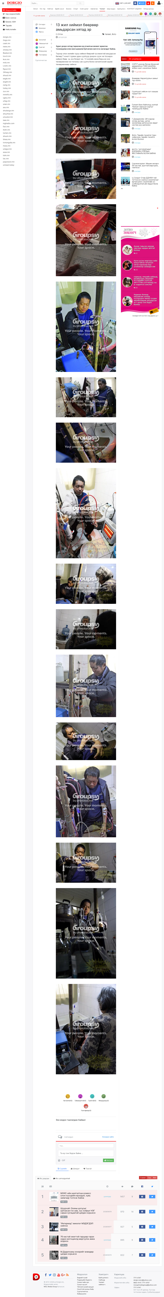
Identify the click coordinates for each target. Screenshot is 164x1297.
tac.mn (6, 158)
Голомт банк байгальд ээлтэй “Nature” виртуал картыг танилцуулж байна (145, 107)
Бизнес (68, 9)
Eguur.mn (7, 69)
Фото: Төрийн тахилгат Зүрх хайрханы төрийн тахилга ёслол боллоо (144, 137)
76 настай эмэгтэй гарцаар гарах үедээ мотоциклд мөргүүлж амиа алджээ (77, 1238)
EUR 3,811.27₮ (125, 3)
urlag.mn (6, 101)
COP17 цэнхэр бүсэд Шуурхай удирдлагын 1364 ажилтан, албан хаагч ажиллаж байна (145, 66)
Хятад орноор (149, 9)
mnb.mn (6, 62)
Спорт (75, 9)
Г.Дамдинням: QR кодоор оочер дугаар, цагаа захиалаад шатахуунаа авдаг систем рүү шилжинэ (145, 122)
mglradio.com (8, 123)
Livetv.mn (7, 66)
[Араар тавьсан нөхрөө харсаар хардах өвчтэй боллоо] (127, 250)
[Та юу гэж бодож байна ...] (86, 1153)
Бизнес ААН (10, 22)
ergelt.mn (7, 82)
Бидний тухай (82, 1278)
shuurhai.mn (8, 114)
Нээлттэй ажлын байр (85, 1289)
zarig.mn (6, 85)
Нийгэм (50, 9)
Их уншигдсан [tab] (135, 59)
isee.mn (6, 120)
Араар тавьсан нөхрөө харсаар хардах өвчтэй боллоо (144, 248)
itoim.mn (6, 130)
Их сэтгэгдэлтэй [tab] (62, 1178)
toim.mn (6, 155)
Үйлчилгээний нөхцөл (85, 1287)
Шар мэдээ (111, 9)
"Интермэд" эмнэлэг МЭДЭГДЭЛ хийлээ (76, 1224)
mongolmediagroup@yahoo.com (145, 1285)
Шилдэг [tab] (76, 1168)
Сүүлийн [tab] (63, 1168)
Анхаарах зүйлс (108, 1137)
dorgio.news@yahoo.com (143, 1280)
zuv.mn (6, 91)
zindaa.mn (7, 50)
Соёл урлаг (84, 9)
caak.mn (6, 43)
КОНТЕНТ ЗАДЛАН (134, 9)
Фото (114, 34)
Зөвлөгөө (94, 9)
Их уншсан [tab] (44, 1178)
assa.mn (6, 152)
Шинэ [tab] (124, 59)
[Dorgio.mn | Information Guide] (36, 1277)
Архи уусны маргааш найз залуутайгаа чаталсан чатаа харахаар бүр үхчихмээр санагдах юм (145, 264)
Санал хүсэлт (82, 1284)
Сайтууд (102, 1280)
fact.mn (6, 126)
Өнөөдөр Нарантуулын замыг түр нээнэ (145, 79)
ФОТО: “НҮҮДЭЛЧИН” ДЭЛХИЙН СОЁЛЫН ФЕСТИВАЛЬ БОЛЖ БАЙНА (144, 151)
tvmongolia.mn (9, 142)
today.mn (7, 88)
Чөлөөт (102, 9)
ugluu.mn (7, 98)
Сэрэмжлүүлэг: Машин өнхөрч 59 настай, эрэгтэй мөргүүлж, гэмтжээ (145, 165)
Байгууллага (103, 1278)
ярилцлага (121, 9)
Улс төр (42, 9)
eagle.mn (7, 78)
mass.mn (6, 146)
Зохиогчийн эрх (83, 1282)
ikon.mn (6, 59)
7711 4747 (137, 1278)
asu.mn (6, 107)
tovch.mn (7, 56)
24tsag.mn (7, 72)
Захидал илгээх (129, 308)
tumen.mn (7, 133)
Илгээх (109, 1160)
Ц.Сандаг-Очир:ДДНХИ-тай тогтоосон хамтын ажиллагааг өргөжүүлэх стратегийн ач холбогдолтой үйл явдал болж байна (145, 182)
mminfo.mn (7, 94)
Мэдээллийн (10, 10)
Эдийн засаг (59, 9)
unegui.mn (7, 149)
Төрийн (8, 25)
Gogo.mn (7, 40)
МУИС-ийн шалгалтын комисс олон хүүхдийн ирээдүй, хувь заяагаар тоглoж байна (75, 1195)
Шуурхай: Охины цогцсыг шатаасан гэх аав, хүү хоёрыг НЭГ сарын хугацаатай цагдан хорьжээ (77, 1210)
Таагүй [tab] (88, 1168)
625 (143, 3)
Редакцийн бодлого (84, 1280)
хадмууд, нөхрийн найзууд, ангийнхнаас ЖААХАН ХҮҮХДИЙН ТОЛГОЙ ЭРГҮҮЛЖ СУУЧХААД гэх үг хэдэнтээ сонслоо (146, 281)
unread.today (8, 165)
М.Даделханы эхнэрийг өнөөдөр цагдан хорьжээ (77, 1252)
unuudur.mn (8, 117)
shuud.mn (7, 75)
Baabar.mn (7, 53)
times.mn (7, 139)
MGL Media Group (50, 1287)
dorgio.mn (7, 37)
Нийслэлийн (10, 29)
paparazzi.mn (8, 162)
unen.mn (6, 104)
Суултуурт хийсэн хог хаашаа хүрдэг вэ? (145, 92)
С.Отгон (59, 34)
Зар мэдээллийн (12, 14)
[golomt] (140, 38)
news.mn (6, 46)
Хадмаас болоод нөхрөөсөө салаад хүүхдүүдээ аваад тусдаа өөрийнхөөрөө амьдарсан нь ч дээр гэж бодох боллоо (145, 299)
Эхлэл (35, 9)
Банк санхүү (10, 18)
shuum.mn (7, 136)
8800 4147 (137, 1283)
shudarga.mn (8, 110)
